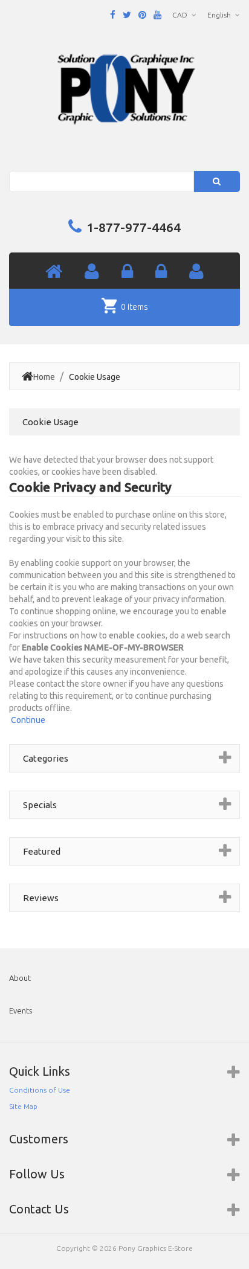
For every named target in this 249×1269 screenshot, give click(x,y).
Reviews (41, 898)
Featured (41, 851)
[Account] (92, 272)
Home (44, 377)
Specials (40, 805)
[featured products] (161, 272)
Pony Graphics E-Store (155, 1248)
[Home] (53, 272)
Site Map (23, 1106)
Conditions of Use (39, 1090)
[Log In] (127, 272)
